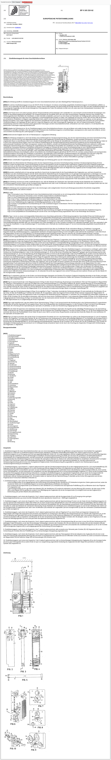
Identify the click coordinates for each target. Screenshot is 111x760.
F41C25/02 (84, 22)
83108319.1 (18, 27)
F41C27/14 (78, 22)
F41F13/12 (90, 22)
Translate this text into (6, 2)
